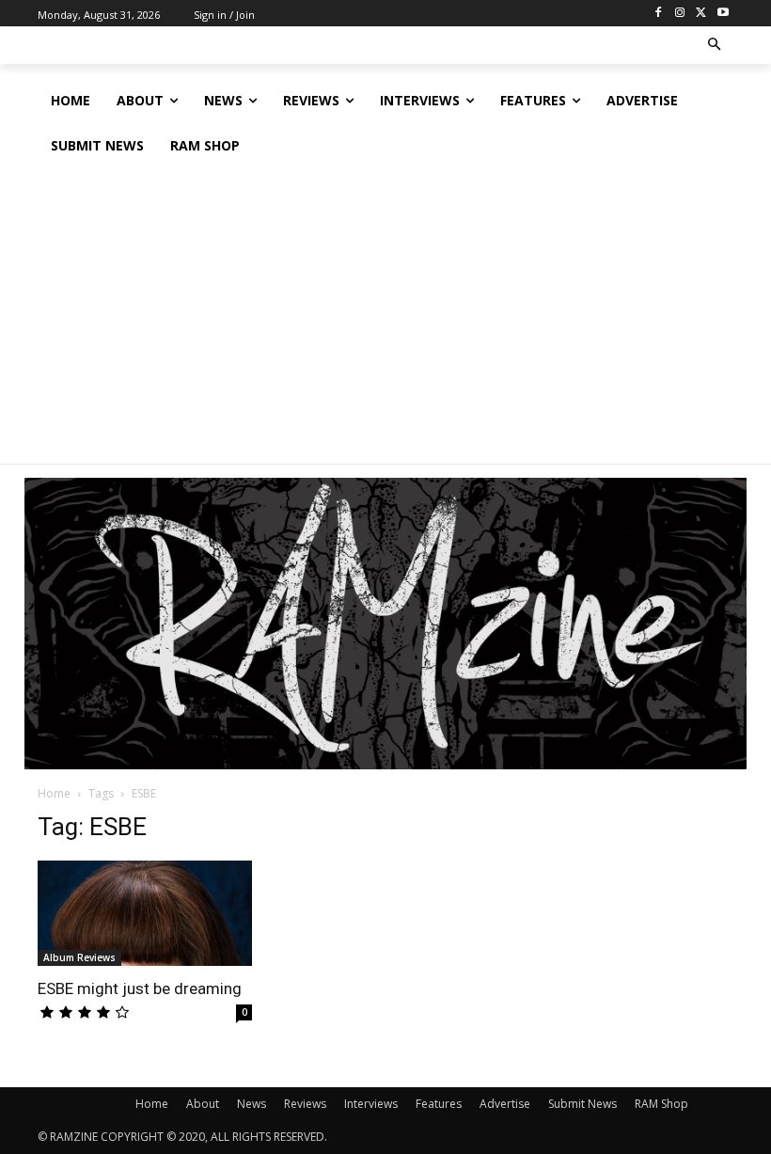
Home (54, 793)
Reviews (305, 1104)
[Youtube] (722, 13)
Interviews (371, 1104)
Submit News (582, 1104)
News (251, 1104)
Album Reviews (79, 957)
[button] (715, 45)
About (202, 1104)
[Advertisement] (385, 309)
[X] (701, 13)
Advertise (505, 1104)
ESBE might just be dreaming (140, 988)
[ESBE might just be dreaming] (145, 913)
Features (439, 1104)
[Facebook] (658, 13)
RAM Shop (661, 1104)
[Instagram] (680, 13)
